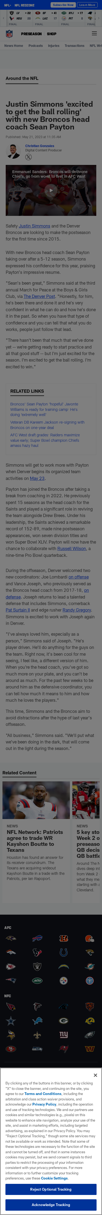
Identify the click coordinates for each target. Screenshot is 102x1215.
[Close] (95, 1075)
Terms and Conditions (42, 1093)
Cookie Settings (54, 1178)
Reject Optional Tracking (51, 1189)
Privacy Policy (44, 1104)
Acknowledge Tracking (51, 1205)
